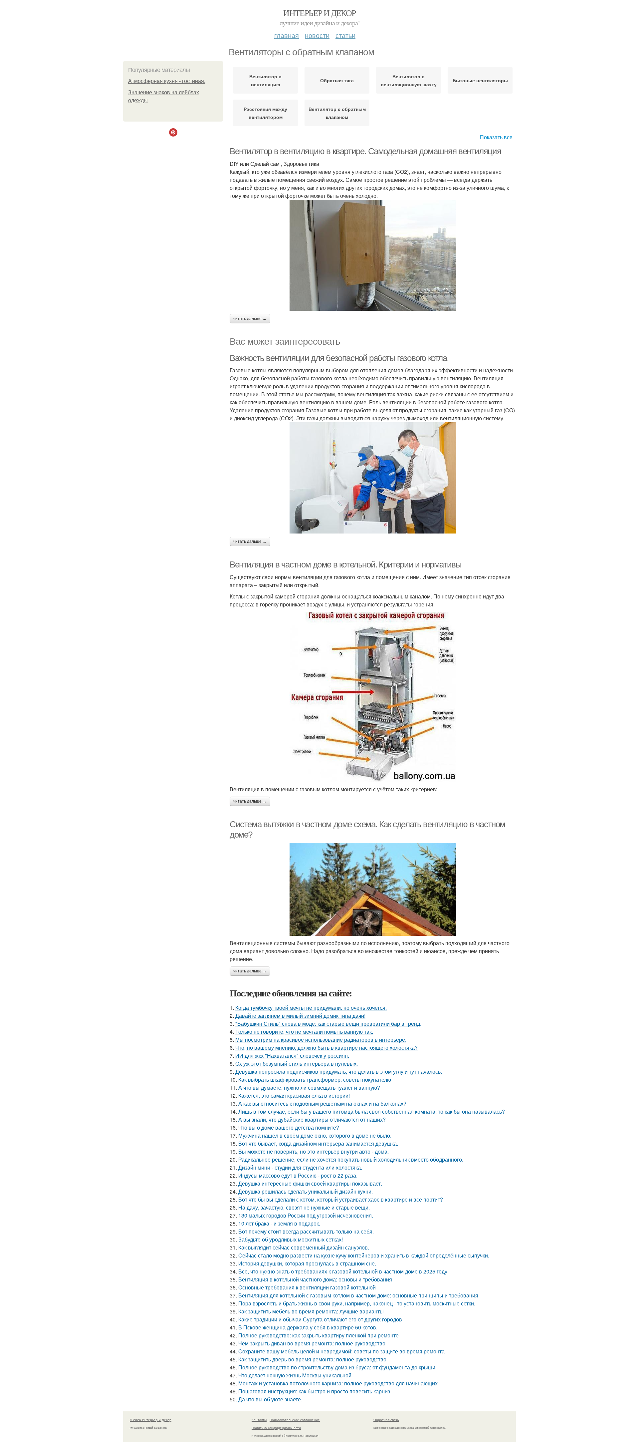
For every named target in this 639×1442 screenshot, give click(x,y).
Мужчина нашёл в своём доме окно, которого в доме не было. (314, 1135)
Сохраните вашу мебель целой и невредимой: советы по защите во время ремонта (341, 1351)
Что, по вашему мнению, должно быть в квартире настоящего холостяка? (326, 1047)
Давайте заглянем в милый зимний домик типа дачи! (300, 1015)
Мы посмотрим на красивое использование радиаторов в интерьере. (320, 1039)
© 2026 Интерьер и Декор (150, 1419)
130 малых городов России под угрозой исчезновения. (305, 1215)
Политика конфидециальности (276, 1427)
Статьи (345, 35)
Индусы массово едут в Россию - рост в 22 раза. (297, 1175)
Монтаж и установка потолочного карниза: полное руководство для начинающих (338, 1383)
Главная (286, 35)
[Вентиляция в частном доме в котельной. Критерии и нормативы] (373, 697)
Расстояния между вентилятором (265, 113)
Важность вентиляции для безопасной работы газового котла (338, 358)
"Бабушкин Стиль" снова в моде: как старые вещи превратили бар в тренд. (328, 1023)
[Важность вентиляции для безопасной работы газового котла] (373, 478)
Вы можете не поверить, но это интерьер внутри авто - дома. (313, 1151)
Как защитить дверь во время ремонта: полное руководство (312, 1359)
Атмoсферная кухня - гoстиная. (166, 81)
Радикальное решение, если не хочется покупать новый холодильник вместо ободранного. (350, 1159)
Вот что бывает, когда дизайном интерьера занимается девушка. (318, 1143)
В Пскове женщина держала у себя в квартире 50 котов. (307, 1327)
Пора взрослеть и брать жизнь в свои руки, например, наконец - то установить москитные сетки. (356, 1303)
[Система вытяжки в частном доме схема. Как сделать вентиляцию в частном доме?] (373, 889)
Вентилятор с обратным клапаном (337, 113)
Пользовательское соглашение (295, 1419)
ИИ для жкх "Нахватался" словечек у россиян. (292, 1055)
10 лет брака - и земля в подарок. (279, 1223)
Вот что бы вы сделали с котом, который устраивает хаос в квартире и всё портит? (340, 1199)
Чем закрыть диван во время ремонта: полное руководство (311, 1343)
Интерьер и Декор (319, 12)
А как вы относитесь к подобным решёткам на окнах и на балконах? (322, 1103)
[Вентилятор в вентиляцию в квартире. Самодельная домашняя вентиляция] (373, 255)
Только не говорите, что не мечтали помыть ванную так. (304, 1031)
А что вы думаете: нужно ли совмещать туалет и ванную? (309, 1087)
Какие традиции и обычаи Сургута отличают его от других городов (320, 1319)
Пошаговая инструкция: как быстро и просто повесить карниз (314, 1391)
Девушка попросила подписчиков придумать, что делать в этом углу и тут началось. (338, 1071)
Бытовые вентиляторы (480, 80)
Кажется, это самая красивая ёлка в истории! (294, 1095)
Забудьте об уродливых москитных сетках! (290, 1239)
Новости (317, 35)
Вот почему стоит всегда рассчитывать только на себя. (306, 1231)
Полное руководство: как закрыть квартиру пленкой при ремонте (318, 1335)
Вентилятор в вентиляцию (265, 80)
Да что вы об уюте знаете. (270, 1399)
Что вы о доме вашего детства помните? (288, 1127)
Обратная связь (386, 1419)
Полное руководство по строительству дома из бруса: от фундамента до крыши (336, 1367)
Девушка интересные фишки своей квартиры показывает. (310, 1183)
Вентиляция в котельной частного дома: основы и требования (315, 1279)
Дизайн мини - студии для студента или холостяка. (300, 1167)
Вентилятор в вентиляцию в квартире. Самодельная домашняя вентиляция (365, 151)
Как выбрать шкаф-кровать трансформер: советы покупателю (314, 1079)
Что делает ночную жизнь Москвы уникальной (294, 1375)
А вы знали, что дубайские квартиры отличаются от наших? (312, 1119)
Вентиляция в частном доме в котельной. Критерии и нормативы (345, 564)
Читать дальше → (250, 318)
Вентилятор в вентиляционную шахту (409, 80)
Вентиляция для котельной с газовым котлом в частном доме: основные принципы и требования (358, 1295)
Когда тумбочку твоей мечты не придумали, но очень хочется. (311, 1007)
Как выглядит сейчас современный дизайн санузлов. (303, 1247)
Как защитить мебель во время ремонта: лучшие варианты (311, 1311)
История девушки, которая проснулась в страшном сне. (307, 1263)
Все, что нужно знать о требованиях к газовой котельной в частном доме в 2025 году (342, 1271)
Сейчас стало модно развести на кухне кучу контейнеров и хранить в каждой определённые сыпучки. (363, 1255)
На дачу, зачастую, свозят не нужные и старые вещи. (304, 1207)
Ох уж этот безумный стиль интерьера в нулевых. (296, 1063)
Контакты (259, 1419)
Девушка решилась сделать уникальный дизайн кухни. (305, 1191)
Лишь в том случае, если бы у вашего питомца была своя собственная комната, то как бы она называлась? (371, 1111)
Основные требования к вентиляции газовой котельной (307, 1287)
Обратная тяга (337, 80)
